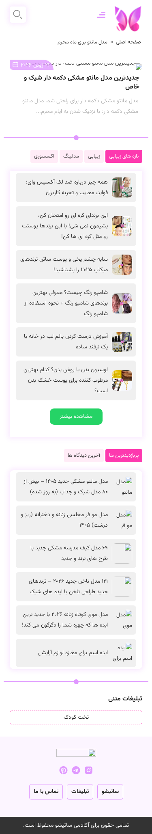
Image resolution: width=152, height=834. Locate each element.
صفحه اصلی (128, 42)
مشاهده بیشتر (76, 416)
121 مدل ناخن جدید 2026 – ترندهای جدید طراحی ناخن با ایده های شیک (68, 586)
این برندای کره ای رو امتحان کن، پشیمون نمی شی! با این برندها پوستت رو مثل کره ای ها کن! (65, 226)
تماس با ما (46, 791)
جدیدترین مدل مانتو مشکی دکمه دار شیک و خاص (81, 82)
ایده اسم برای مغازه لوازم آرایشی (73, 652)
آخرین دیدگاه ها (84, 456)
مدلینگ (71, 156)
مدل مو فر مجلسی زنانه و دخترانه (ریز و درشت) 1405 (64, 520)
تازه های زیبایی (124, 156)
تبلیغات (80, 791)
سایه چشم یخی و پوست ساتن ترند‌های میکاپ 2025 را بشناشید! (64, 264)
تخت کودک (76, 717)
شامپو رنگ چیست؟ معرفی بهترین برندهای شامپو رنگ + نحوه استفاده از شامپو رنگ (66, 303)
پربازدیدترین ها (124, 456)
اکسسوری (44, 156)
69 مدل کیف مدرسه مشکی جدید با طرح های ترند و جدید (69, 553)
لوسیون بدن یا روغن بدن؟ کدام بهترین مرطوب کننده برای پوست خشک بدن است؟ (66, 380)
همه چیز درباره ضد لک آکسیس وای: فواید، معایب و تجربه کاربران (67, 187)
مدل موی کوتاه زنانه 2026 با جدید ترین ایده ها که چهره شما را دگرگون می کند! (65, 620)
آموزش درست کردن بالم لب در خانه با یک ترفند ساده (66, 342)
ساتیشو (110, 791)
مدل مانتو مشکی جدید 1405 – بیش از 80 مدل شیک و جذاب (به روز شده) (66, 487)
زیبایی (94, 156)
